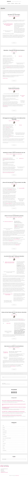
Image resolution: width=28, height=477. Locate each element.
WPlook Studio (17, 475)
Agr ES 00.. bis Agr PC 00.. (9, 203)
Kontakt (19, 3)
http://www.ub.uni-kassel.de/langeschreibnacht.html (8, 172)
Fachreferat (4, 434)
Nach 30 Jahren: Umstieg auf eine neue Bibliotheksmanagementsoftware (12, 400)
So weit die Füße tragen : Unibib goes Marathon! (14, 256)
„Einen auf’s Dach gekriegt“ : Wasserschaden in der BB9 (14, 182)
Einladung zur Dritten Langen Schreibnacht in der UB (14, 152)
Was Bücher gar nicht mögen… (14, 14)
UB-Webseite (12, 3)
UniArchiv (4, 448)
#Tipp (3, 425)
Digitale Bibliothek (14, 217)
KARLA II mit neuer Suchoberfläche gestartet (14, 215)
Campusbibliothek (17, 16)
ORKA (10, 136)
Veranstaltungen (19, 217)
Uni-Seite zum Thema (5, 78)
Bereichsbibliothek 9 (10, 189)
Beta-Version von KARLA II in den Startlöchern (14, 346)
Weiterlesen (14, 110)
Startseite (9, 3)
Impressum (16, 3)
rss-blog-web (4, 443)
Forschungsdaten (5, 436)
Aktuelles (10, 16)
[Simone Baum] (14, 18)
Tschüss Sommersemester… (14, 88)
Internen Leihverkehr (20, 319)
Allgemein (13, 16)
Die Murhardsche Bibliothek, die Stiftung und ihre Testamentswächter (12, 415)
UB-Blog (9, 1)
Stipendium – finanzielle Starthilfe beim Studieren (14, 50)
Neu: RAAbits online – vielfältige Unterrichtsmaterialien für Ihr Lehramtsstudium (13, 411)
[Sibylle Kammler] (14, 53)
